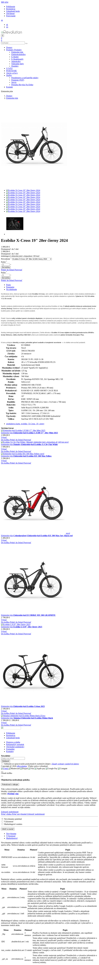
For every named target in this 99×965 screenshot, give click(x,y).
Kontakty (10, 751)
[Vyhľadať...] (26, 43)
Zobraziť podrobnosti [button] (9, 812)
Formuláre (10, 749)
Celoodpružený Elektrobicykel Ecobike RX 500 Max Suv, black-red (43, 535)
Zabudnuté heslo (13, 11)
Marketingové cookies (13, 824)
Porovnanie (10, 16)
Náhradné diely (17, 64)
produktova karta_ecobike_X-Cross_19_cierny (25, 424)
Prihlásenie (10, 6)
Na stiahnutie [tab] (11, 289)
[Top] (2, 771)
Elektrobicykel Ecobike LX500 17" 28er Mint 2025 (35, 433)
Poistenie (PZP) (17, 80)
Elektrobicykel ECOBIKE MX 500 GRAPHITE (34, 615)
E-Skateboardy (17, 59)
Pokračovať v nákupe (10, 784)
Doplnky (15, 66)
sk (7, 25)
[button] (4, 2)
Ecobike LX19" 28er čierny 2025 (27, 627)
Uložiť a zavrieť (8, 829)
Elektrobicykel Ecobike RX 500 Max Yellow (32, 456)
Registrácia (10, 9)
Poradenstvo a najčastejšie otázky (24, 78)
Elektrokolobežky (18, 54)
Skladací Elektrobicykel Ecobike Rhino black (33, 718)
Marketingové (12, 838)
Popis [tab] (8, 285)
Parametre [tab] (10, 287)
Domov (9, 96)
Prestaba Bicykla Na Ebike (22, 85)
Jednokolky (16, 61)
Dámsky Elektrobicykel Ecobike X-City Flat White (35, 444)
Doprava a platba (13, 742)
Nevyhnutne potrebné (13, 819)
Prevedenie (6, 259)
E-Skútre (15, 57)
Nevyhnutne (11, 833)
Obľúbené (10, 13)
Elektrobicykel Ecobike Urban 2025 (29, 706)
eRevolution (22, 766)
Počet (4, 262)
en (7, 27)
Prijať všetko (6, 814)
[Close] (2, 776)
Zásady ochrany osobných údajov (65, 764)
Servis (13, 82)
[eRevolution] (11, 729)
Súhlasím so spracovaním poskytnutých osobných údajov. (41, 764)
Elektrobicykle (17, 52)
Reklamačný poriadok (15, 744)
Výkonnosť (9, 821)
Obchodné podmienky (15, 747)
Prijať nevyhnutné (19, 814)
